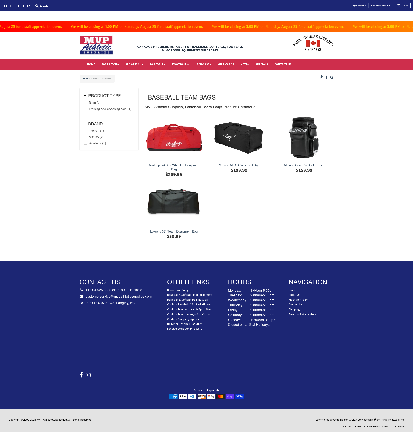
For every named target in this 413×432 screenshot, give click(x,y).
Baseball (156, 64)
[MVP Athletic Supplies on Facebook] (326, 77)
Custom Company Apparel (183, 319)
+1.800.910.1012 (129, 289)
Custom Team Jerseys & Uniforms (189, 314)
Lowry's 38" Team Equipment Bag (174, 231)
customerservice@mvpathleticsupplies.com (119, 296)
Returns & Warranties (302, 314)
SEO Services (359, 419)
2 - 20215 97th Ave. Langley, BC (110, 302)
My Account (359, 5)
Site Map (348, 426)
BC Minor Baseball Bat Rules (185, 324)
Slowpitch (133, 64)
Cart (404, 5)
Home (91, 64)
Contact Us (282, 64)
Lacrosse (202, 64)
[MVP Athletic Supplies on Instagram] (331, 77)
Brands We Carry (177, 290)
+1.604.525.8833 (98, 289)
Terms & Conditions (393, 426)
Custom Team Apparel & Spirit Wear (190, 309)
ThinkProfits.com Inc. (392, 419)
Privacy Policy (371, 426)
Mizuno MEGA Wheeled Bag (239, 165)
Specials (261, 64)
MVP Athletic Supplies (50, 419)
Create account (380, 5)
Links (358, 426)
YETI (244, 64)
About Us (294, 295)
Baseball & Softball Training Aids (187, 300)
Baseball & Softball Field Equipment (189, 295)
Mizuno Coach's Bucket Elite (304, 165)
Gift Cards (226, 64)
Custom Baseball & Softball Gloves (189, 304)
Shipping (294, 309)
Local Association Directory (184, 329)
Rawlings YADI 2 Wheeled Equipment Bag (174, 167)
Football (179, 64)
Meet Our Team (298, 300)
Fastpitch (109, 64)
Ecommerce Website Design (331, 419)
